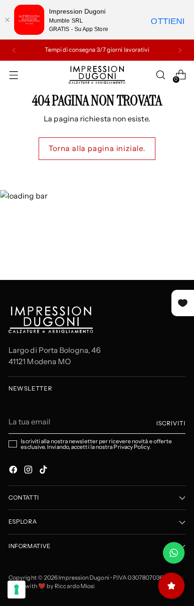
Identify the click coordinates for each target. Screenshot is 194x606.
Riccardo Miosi (75, 586)
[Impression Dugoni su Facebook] (14, 471)
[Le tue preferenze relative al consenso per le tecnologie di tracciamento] (16, 589)
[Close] (7, 20)
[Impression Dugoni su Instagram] (29, 471)
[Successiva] (180, 50)
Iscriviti (171, 423)
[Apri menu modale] (13, 75)
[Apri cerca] (160, 75)
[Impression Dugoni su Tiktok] (44, 471)
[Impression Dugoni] (97, 75)
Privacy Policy (131, 446)
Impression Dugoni (83, 577)
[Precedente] (14, 50)
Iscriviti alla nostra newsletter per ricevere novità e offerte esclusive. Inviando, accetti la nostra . (96, 444)
